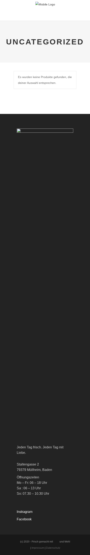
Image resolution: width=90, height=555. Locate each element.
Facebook (24, 519)
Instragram (24, 511)
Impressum (38, 547)
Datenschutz (53, 547)
